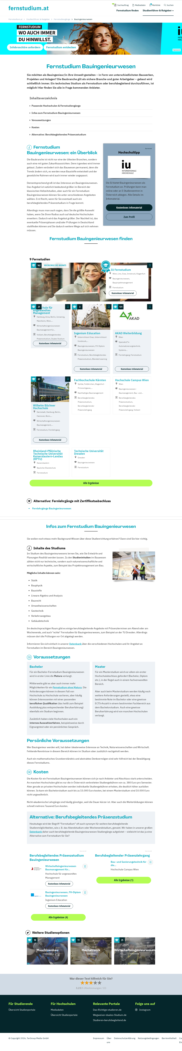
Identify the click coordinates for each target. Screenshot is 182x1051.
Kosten (35, 127)
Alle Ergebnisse (91, 483)
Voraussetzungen (41, 120)
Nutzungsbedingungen (148, 1038)
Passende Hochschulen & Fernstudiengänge (56, 105)
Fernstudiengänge (62, 19)
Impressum (98, 1038)
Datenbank (36, 831)
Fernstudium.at (15, 19)
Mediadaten (57, 1009)
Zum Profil (129, 217)
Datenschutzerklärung (124, 1038)
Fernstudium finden (127, 10)
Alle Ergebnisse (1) (123, 880)
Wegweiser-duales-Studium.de (109, 1014)
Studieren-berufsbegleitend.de (109, 1020)
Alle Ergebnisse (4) (58, 917)
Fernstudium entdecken (61, 47)
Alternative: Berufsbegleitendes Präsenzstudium (59, 134)
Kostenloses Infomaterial (129, 207)
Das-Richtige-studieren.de (107, 1009)
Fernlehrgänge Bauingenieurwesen (51, 508)
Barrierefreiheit (169, 1038)
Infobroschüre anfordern (25, 47)
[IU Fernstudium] (129, 167)
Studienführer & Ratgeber (157, 10)
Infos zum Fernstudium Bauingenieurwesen (56, 112)
